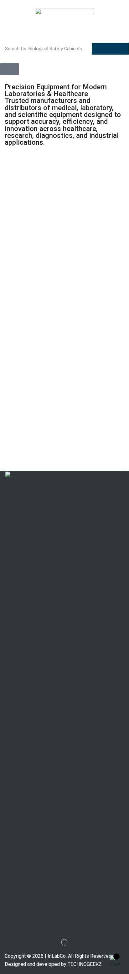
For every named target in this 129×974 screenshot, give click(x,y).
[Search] (110, 48)
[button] (9, 69)
